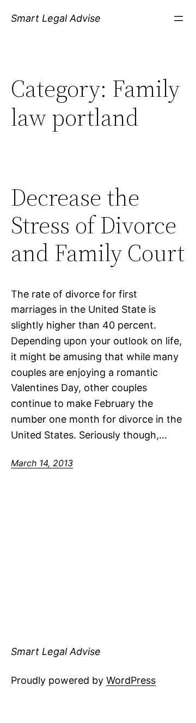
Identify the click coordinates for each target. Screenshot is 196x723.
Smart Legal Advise (56, 18)
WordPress (131, 680)
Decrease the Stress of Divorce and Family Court (98, 225)
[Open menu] (178, 18)
